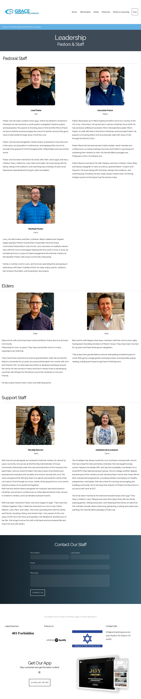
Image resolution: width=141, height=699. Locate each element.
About (74, 12)
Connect (62, 617)
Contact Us (37, 593)
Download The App (39, 683)
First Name (35, 553)
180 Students (85, 12)
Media (96, 12)
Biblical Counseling (121, 12)
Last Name (75, 553)
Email (32, 563)
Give (135, 12)
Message (34, 573)
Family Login (73, 617)
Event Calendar (88, 617)
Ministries (106, 12)
